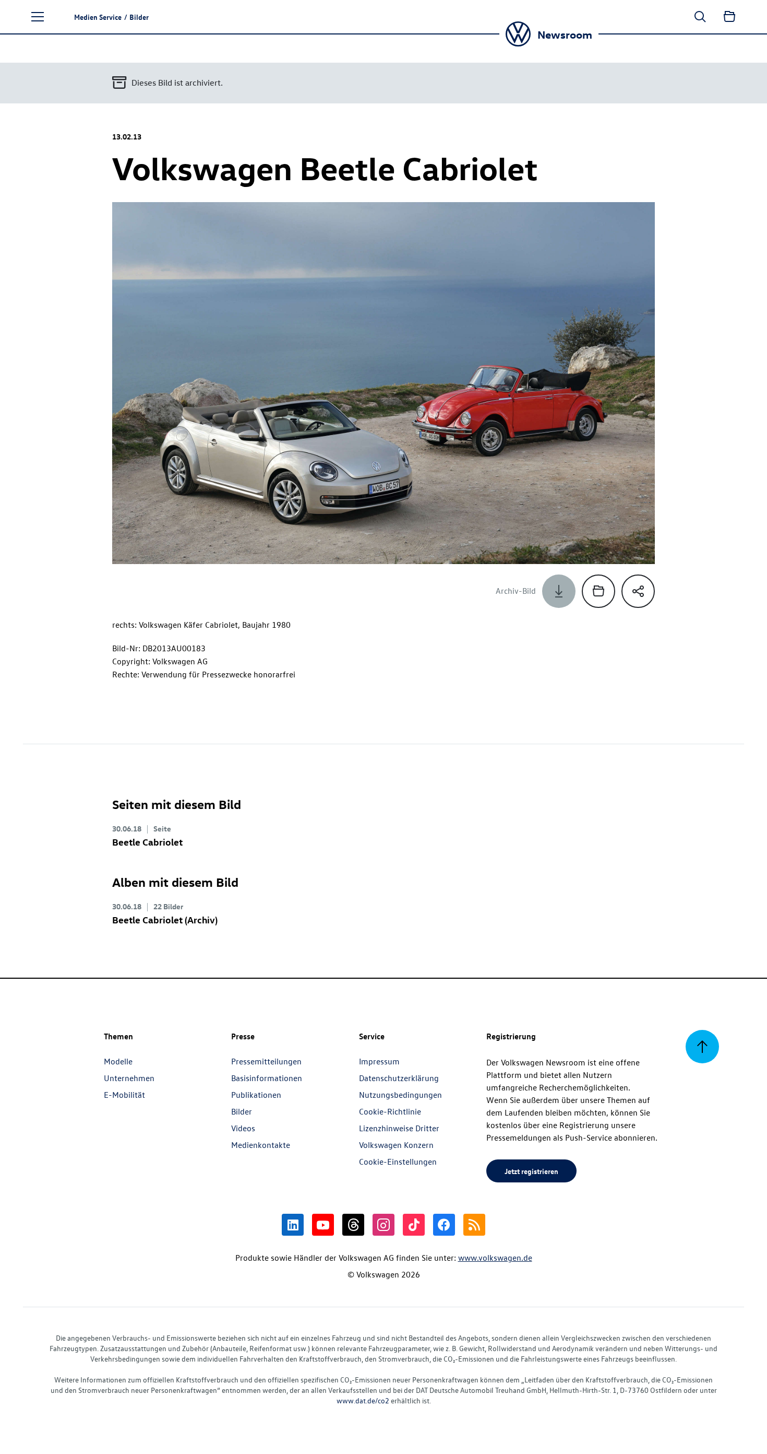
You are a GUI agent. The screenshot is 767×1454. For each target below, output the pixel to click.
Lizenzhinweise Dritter (399, 1128)
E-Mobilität (124, 1094)
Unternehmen (129, 1078)
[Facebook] (444, 1225)
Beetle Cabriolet (147, 842)
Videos (243, 1128)
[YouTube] (323, 1225)
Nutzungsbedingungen (400, 1094)
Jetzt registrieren (531, 1171)
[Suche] (700, 16)
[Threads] (353, 1225)
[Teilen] (638, 591)
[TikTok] (414, 1225)
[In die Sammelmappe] (598, 591)
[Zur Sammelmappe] (729, 16)
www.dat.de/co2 (363, 1400)
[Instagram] (383, 1225)
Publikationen (256, 1094)
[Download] (559, 591)
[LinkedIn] (293, 1225)
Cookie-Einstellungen (398, 1161)
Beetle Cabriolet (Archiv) (165, 919)
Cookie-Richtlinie (390, 1111)
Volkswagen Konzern (396, 1145)
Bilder (241, 1111)
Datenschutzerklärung (399, 1078)
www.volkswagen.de (495, 1257)
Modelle (118, 1061)
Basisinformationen (266, 1078)
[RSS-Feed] (474, 1225)
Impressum (379, 1061)
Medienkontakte (260, 1145)
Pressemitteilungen (266, 1061)
